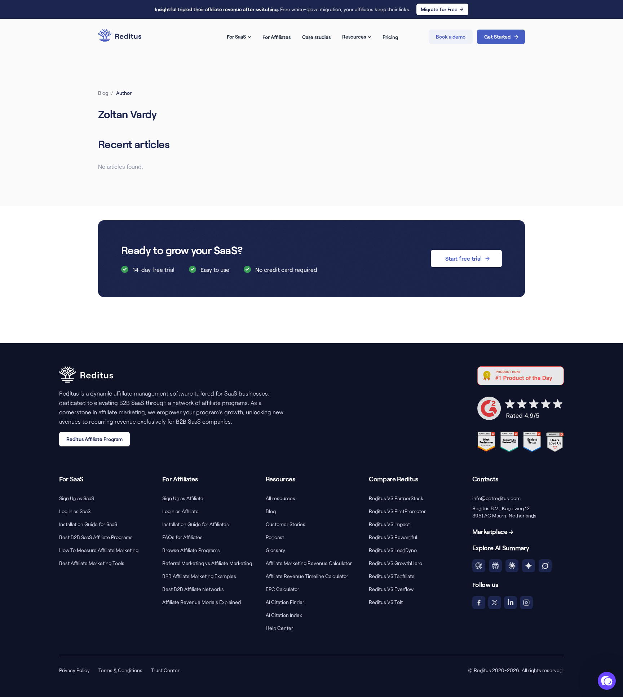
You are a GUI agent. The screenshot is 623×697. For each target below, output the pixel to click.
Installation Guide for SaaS (88, 524)
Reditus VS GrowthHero (395, 563)
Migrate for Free (439, 9)
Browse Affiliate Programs (191, 550)
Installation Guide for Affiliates (195, 524)
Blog (103, 93)
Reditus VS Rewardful (393, 537)
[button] (607, 681)
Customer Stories (285, 524)
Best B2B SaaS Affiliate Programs (96, 537)
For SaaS (236, 37)
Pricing (390, 37)
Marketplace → (492, 531)
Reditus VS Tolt (386, 602)
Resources (354, 37)
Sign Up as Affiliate (182, 498)
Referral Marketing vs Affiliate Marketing (207, 563)
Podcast (275, 537)
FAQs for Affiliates (182, 537)
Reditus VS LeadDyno (393, 550)
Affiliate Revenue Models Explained (201, 602)
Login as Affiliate (180, 511)
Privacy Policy (74, 670)
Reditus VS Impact (389, 524)
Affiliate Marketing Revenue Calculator (309, 563)
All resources (280, 498)
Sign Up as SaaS (76, 498)
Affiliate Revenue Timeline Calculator (307, 576)
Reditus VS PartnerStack (396, 498)
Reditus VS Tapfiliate (392, 576)
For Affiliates (276, 37)
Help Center (279, 628)
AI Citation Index (284, 615)
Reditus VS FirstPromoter (397, 511)
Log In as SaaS (74, 511)
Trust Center (165, 670)
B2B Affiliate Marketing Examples (199, 576)
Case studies (316, 37)
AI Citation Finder (285, 602)
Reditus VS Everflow (391, 589)
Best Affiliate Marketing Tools (91, 563)
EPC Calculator (282, 589)
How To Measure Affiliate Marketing (98, 550)
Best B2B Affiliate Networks (193, 589)
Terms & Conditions (120, 670)
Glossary (275, 550)
